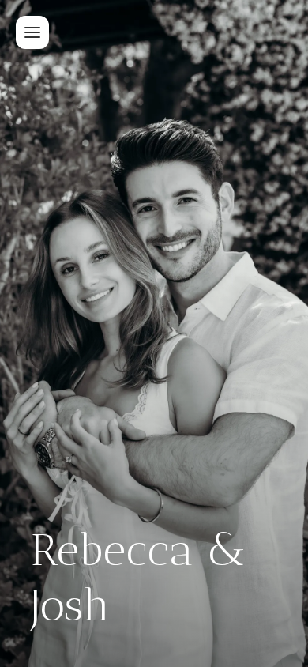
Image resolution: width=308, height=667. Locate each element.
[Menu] (32, 32)
